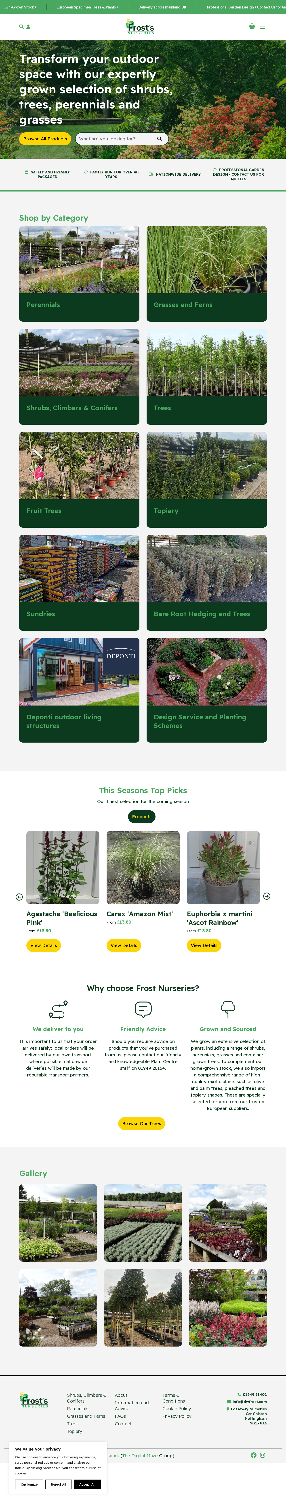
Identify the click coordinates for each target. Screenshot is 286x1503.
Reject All (58, 1484)
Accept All (87, 1484)
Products (141, 816)
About (121, 1395)
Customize (29, 1484)
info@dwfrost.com (250, 1401)
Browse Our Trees (141, 1123)
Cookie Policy (176, 1408)
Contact (123, 1423)
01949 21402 (255, 1394)
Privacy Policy (176, 1416)
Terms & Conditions (173, 1398)
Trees (72, 1423)
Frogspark (108, 1455)
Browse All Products (45, 139)
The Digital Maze (140, 1455)
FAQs (120, 1416)
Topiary (74, 1431)
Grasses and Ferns (86, 1416)
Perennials (77, 1408)
